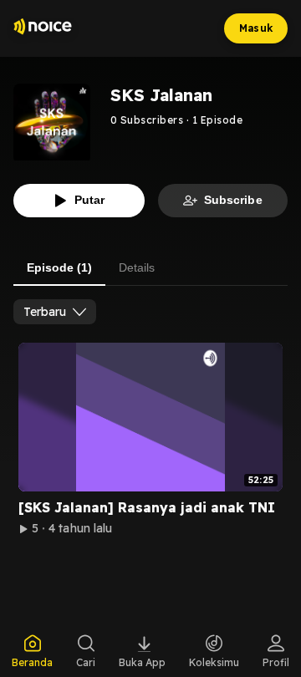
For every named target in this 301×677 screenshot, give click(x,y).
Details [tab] (137, 267)
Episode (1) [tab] (59, 267)
